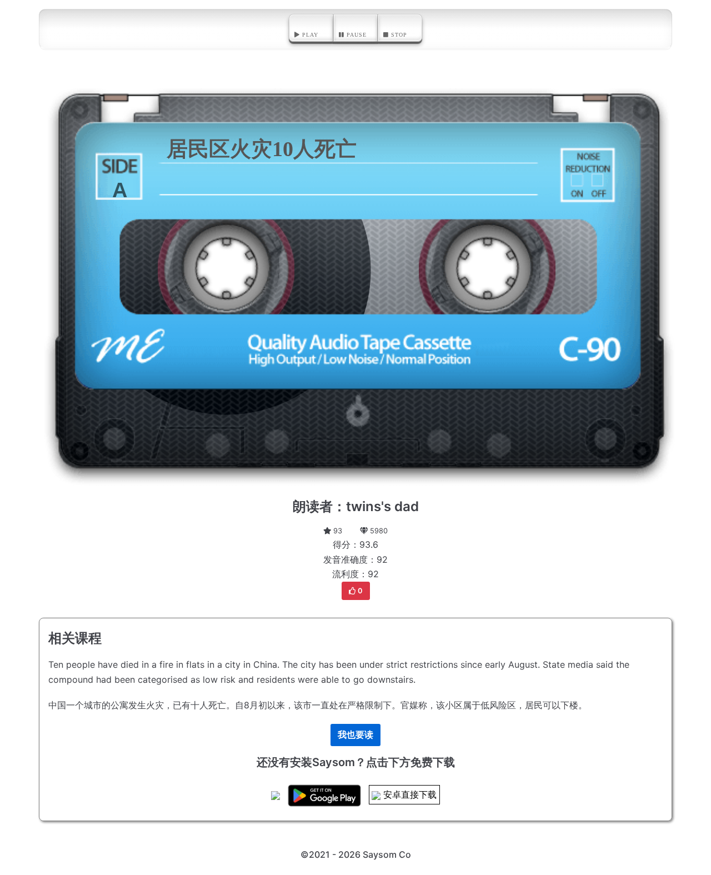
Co (405, 854)
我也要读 (355, 734)
